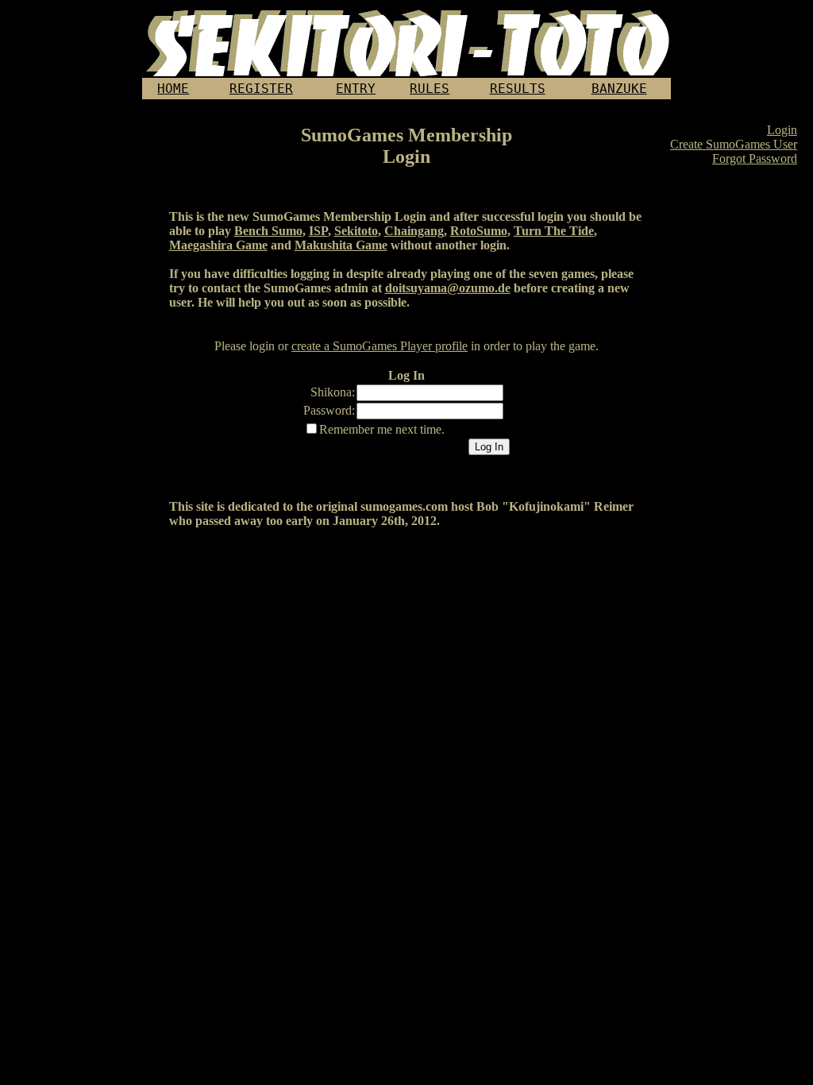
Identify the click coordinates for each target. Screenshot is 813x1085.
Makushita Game (341, 245)
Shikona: (332, 392)
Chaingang (414, 230)
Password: (329, 410)
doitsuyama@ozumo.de (448, 288)
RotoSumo (478, 230)
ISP (318, 230)
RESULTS (517, 88)
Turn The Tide (554, 230)
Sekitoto (356, 230)
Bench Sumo (268, 230)
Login (782, 130)
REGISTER (261, 88)
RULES (429, 88)
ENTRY (356, 88)
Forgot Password (754, 158)
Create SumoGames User (733, 144)
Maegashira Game (218, 245)
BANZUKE (619, 88)
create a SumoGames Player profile (379, 346)
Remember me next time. (382, 429)
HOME (173, 88)
